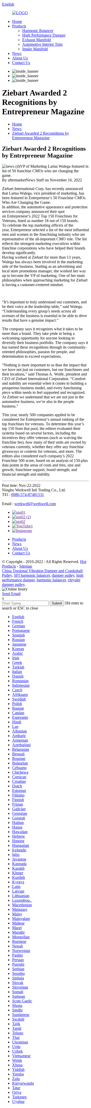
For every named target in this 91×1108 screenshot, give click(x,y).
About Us (20, 58)
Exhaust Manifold (36, 40)
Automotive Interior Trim (42, 44)
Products (19, 26)
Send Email (11, 593)
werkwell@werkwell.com (35, 504)
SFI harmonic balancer (32, 575)
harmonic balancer (51, 580)
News (16, 53)
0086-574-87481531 (27, 494)
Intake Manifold (35, 49)
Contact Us (21, 62)
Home (17, 21)
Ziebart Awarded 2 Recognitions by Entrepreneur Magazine (40, 135)
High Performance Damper (43, 35)
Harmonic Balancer (37, 30)
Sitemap (25, 566)
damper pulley (63, 575)
